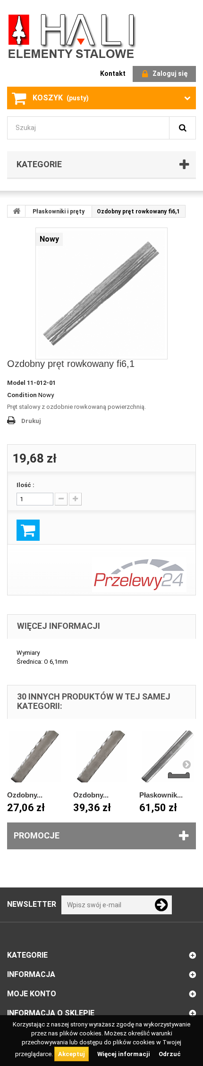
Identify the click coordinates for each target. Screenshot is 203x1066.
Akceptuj (71, 1054)
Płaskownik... (161, 795)
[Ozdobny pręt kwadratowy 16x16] (35, 756)
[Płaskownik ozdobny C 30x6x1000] (167, 756)
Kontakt (113, 73)
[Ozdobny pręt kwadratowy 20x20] (101, 756)
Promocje (36, 835)
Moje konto (31, 993)
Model (16, 382)
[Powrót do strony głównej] (16, 211)
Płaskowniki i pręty (59, 211)
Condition (22, 395)
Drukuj (31, 420)
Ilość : (25, 484)
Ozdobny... (24, 795)
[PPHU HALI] (73, 35)
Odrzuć (170, 1054)
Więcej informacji (124, 1054)
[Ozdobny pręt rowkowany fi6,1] (101, 293)
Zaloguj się (169, 73)
